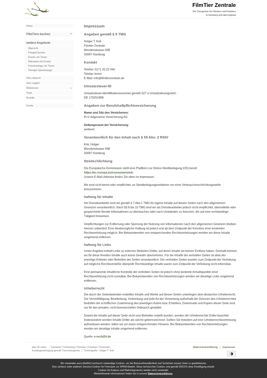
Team (29, 92)
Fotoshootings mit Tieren (41, 65)
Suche (29, 105)
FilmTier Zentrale (214, 5)
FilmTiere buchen (38, 34)
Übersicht (33, 48)
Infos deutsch (33, 78)
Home (29, 25)
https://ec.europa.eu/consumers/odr (108, 172)
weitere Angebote (38, 42)
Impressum (229, 347)
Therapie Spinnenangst (40, 70)
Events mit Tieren (37, 57)
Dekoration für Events (39, 61)
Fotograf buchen (36, 52)
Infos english (33, 83)
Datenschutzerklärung (205, 347)
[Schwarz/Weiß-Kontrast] (231, 354)
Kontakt (30, 97)
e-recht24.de (102, 336)
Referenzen (32, 88)
